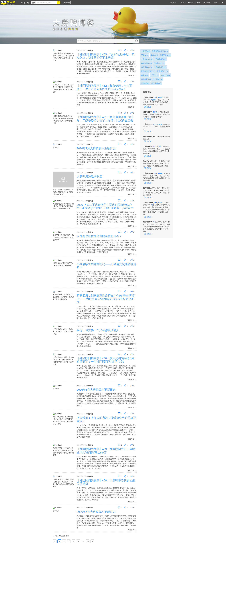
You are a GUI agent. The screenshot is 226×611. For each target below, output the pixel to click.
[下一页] (92, 541)
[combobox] (46, 2)
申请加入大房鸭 (194, 2)
